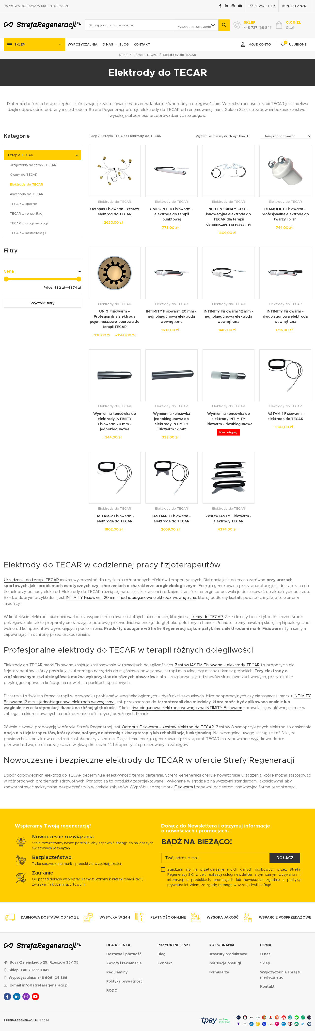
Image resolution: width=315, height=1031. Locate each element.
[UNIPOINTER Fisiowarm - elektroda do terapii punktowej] (171, 171)
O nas (107, 44)
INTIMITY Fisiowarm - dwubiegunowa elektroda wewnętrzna (285, 316)
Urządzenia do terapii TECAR (33, 165)
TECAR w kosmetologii (28, 233)
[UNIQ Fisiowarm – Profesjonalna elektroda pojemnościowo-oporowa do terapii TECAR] (115, 273)
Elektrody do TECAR (26, 184)
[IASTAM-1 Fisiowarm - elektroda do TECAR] (285, 375)
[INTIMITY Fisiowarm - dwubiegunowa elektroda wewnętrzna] (285, 273)
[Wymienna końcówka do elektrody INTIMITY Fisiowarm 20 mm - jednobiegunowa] (115, 375)
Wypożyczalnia (82, 44)
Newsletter (264, 6)
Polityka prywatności (124, 981)
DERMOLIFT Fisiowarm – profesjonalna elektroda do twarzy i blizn (285, 214)
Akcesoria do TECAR (26, 194)
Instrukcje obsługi (225, 963)
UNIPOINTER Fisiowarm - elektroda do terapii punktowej (171, 214)
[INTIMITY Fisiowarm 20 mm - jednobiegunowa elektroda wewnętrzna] (171, 273)
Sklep (19, 44)
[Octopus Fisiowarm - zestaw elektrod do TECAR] (115, 171)
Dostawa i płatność (123, 954)
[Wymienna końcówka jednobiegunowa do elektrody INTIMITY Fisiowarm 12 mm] (171, 375)
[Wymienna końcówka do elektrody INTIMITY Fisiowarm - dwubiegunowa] (228, 375)
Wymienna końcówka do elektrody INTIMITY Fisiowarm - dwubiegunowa (228, 418)
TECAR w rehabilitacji (26, 213)
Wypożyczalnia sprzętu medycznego (280, 975)
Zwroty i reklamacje (124, 963)
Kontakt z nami (294, 6)
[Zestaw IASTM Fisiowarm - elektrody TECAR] (228, 478)
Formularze (219, 972)
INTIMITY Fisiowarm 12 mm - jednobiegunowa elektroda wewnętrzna (228, 316)
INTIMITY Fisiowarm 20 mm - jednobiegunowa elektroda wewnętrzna (171, 316)
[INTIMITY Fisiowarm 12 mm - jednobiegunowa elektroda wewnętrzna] (228, 273)
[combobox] (196, 25)
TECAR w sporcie (23, 204)
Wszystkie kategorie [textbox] (194, 27)
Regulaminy (116, 972)
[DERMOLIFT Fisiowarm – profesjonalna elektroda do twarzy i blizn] (285, 171)
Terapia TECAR (145, 55)
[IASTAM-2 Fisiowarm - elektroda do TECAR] (115, 478)
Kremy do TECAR (23, 174)
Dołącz (285, 857)
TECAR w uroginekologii (29, 223)
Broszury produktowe (228, 954)
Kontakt (142, 44)
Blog (124, 44)
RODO (111, 990)
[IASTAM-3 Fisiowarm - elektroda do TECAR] (171, 478)
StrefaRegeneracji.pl (21, 1020)
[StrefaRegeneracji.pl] (42, 25)
